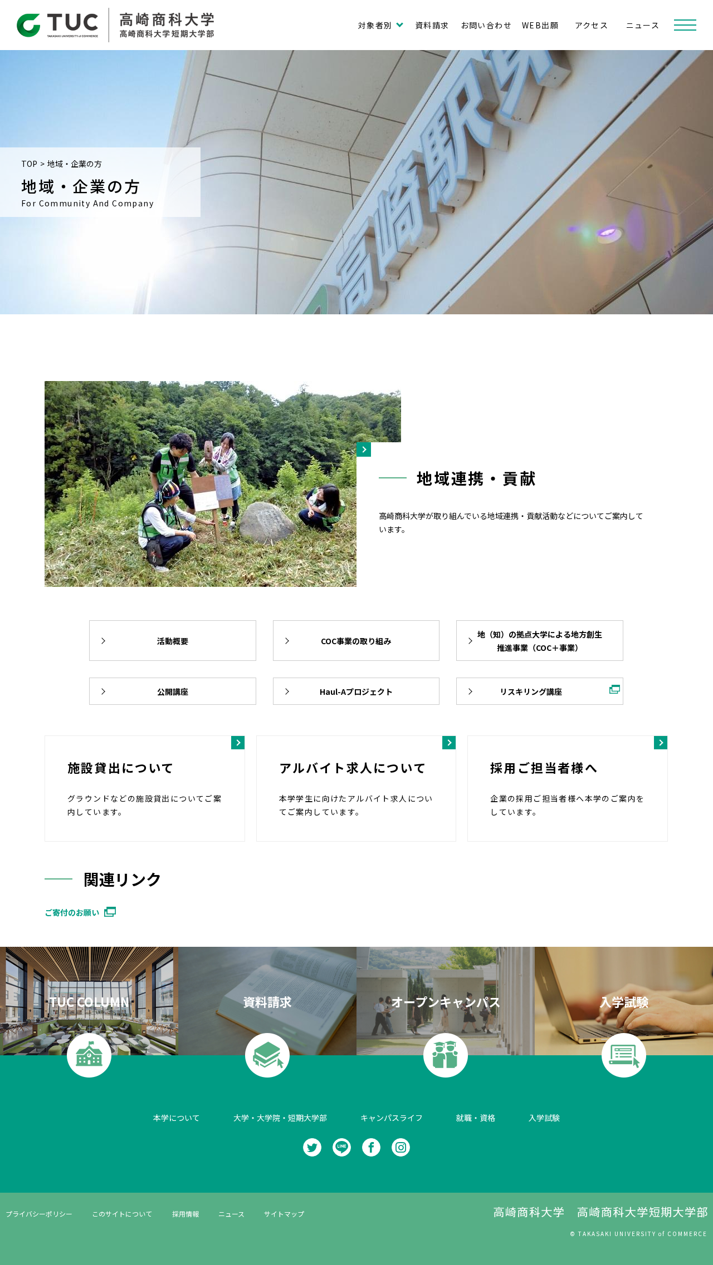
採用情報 (185, 1213)
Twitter (312, 1147)
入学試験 (544, 1117)
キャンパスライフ (391, 1117)
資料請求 (432, 25)
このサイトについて (122, 1213)
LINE (342, 1147)
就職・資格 (475, 1117)
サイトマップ (284, 1213)
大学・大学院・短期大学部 (280, 1117)
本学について (176, 1117)
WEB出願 (540, 25)
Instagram (401, 1147)
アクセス (592, 25)
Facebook (371, 1147)
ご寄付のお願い (72, 912)
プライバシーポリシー (39, 1213)
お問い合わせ (486, 25)
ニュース (643, 25)
